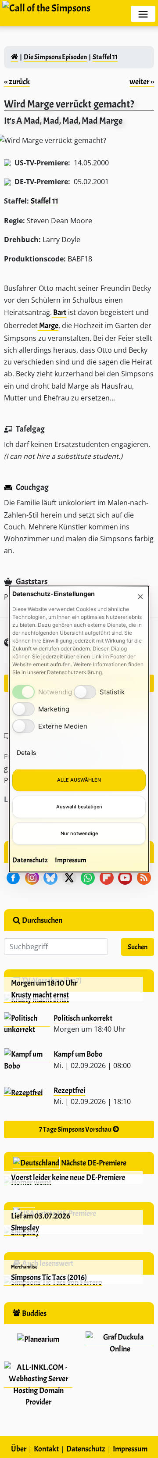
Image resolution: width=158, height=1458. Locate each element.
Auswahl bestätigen (79, 807)
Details (26, 752)
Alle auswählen (79, 780)
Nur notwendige (79, 833)
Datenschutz (30, 860)
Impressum (70, 860)
